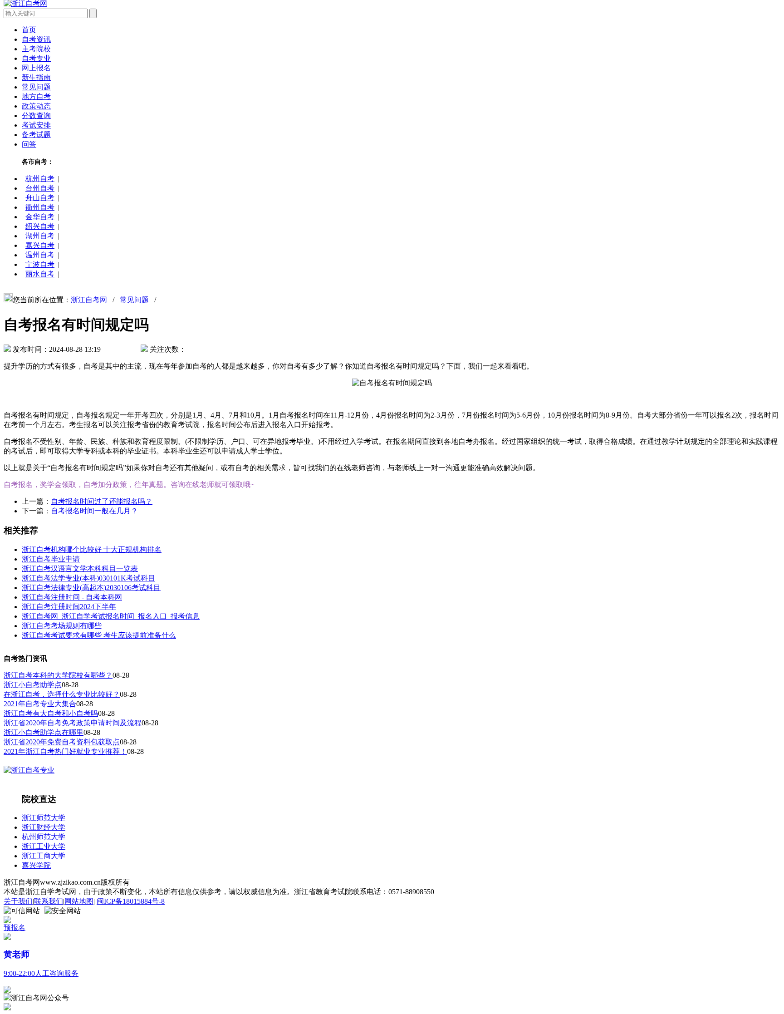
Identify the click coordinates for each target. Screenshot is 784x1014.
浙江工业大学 (43, 846)
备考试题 (36, 134)
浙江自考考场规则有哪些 (62, 626)
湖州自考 (39, 236)
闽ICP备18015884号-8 (131, 901)
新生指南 (36, 77)
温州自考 (39, 255)
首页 (29, 30)
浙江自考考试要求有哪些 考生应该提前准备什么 (99, 635)
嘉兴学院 (36, 865)
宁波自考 (39, 264)
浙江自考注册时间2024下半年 (69, 606)
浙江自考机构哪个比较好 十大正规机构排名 (92, 549)
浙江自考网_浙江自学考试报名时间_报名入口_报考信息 (111, 616)
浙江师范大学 (43, 818)
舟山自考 (39, 198)
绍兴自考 (39, 226)
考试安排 (36, 125)
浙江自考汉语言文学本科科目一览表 (80, 568)
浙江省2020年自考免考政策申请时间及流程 (73, 723)
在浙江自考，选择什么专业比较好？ (62, 694)
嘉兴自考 (39, 245)
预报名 (14, 927)
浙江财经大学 (43, 827)
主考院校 (36, 49)
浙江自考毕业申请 (51, 559)
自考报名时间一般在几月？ (94, 511)
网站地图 (78, 901)
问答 (29, 144)
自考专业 (36, 58)
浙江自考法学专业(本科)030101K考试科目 (88, 578)
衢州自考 (39, 207)
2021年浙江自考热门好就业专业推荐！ (65, 751)
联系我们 (48, 901)
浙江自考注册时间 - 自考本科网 (72, 597)
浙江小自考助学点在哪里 (43, 732)
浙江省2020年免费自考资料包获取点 (62, 742)
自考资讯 (36, 39)
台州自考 (39, 188)
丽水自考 (39, 274)
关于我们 (18, 901)
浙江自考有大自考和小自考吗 (51, 713)
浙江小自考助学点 (33, 685)
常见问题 (36, 87)
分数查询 (36, 115)
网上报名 (36, 68)
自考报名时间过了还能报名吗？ (101, 501)
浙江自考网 (89, 300)
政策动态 (36, 106)
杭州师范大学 (43, 837)
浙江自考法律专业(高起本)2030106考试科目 (91, 587)
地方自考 (36, 96)
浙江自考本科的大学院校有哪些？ (58, 675)
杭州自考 (39, 178)
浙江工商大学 (43, 856)
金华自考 (39, 217)
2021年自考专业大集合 (40, 704)
